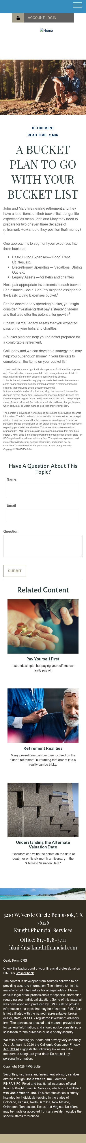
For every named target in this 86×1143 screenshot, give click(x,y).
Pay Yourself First (43, 658)
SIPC (17, 1083)
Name (11, 479)
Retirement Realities (43, 748)
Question (11, 531)
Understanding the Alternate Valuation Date (43, 844)
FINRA (8, 1083)
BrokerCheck (25, 973)
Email (11, 505)
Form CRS (19, 960)
